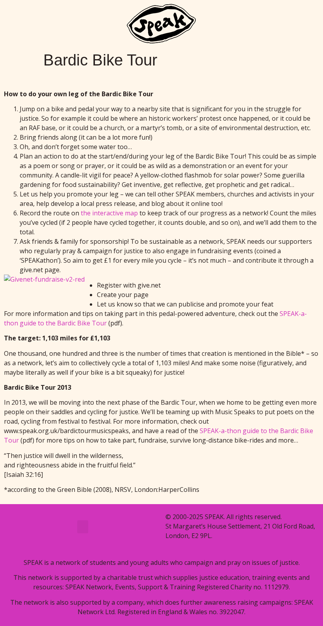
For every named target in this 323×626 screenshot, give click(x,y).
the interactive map (109, 213)
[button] (82, 526)
